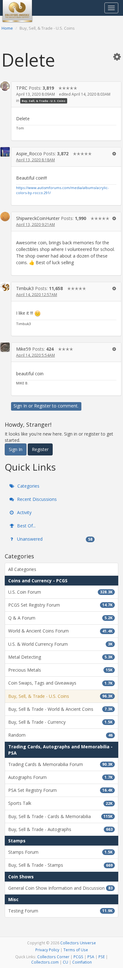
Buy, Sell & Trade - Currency (60, 722)
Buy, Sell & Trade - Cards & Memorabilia (60, 816)
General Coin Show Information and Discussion (60, 888)
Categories (27, 486)
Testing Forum (60, 911)
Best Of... (26, 526)
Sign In (20, 406)
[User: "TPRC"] (5, 86)
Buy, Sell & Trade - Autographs (60, 829)
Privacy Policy (47, 949)
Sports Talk (60, 803)
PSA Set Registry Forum (60, 790)
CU (65, 962)
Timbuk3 (25, 288)
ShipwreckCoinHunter (38, 218)
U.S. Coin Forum (60, 592)
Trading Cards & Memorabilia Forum (60, 764)
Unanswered (54, 539)
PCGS (78, 956)
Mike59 (23, 349)
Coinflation (82, 962)
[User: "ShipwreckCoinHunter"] (5, 216)
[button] (117, 56)
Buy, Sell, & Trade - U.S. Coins (43, 101)
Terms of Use (75, 949)
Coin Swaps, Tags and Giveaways (60, 683)
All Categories (22, 569)
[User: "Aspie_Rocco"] (5, 152)
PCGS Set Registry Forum (60, 605)
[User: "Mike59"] (5, 347)
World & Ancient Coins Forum (60, 631)
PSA (90, 956)
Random (60, 735)
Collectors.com (45, 962)
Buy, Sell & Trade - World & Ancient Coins (60, 709)
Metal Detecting (60, 657)
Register (42, 406)
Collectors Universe (78, 942)
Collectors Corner (53, 956)
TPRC (21, 88)
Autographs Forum (60, 777)
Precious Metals (60, 670)
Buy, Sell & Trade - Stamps (60, 865)
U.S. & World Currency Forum (60, 644)
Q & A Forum (60, 618)
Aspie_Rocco (29, 154)
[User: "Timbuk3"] (5, 286)
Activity (24, 512)
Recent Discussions (36, 499)
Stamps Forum (60, 852)
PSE (101, 956)
